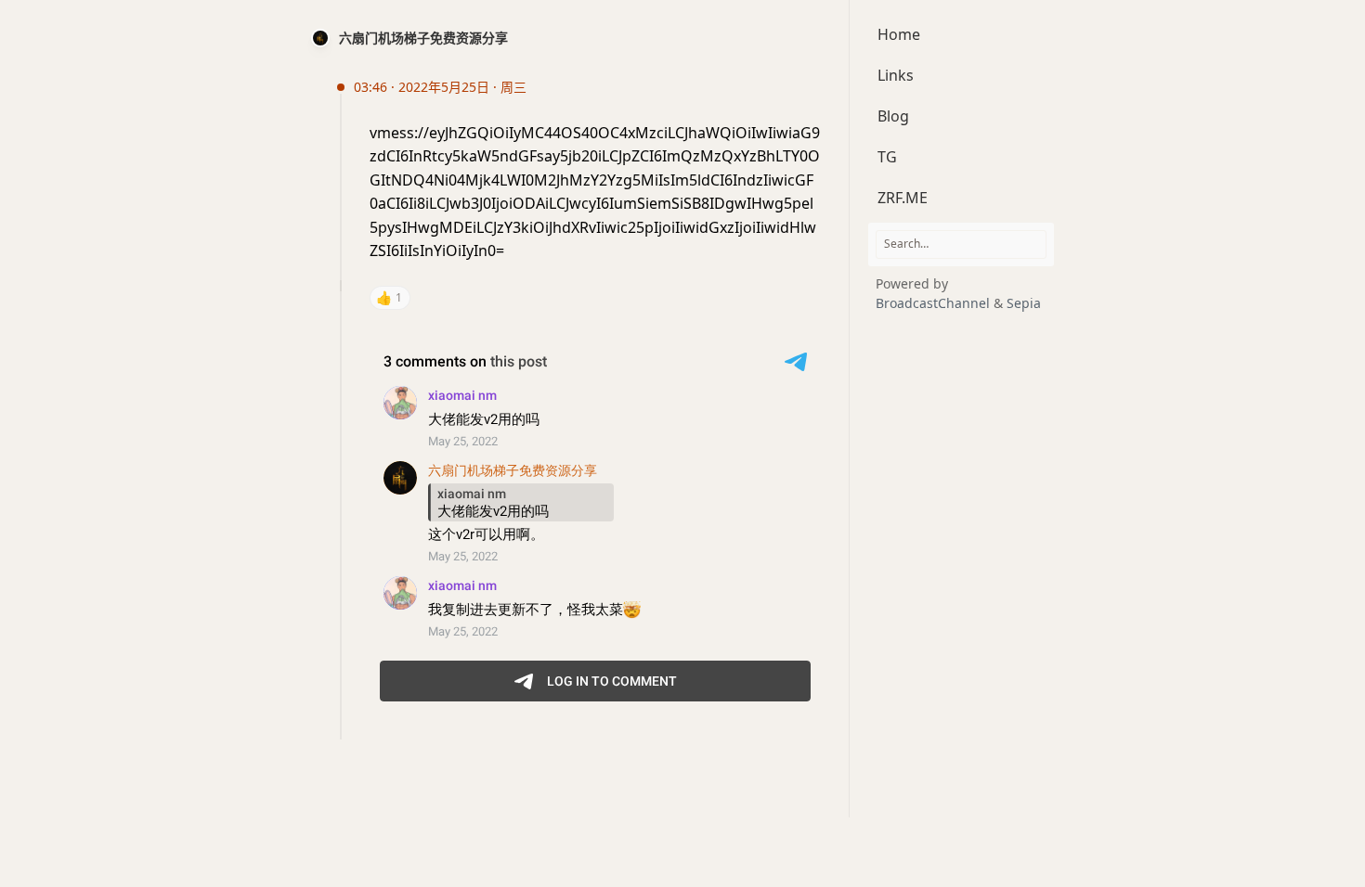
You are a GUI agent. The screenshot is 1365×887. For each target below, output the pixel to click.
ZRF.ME (903, 197)
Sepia (1024, 303)
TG (887, 157)
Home (899, 34)
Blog (893, 116)
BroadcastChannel (935, 303)
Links (896, 75)
